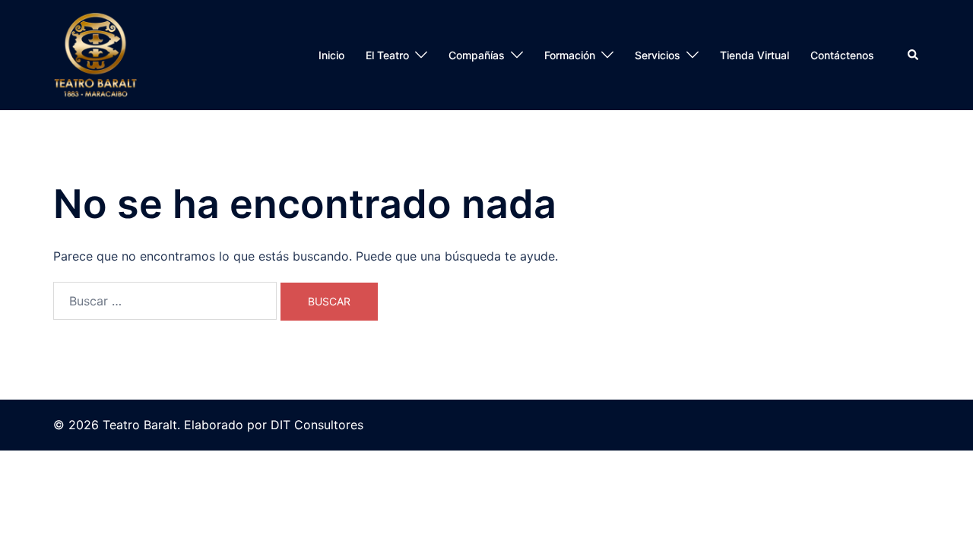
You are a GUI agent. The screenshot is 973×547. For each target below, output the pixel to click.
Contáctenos (842, 55)
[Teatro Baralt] (95, 55)
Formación (569, 55)
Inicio (331, 55)
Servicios (657, 55)
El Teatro (387, 55)
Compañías (476, 55)
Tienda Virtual (754, 55)
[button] (914, 55)
